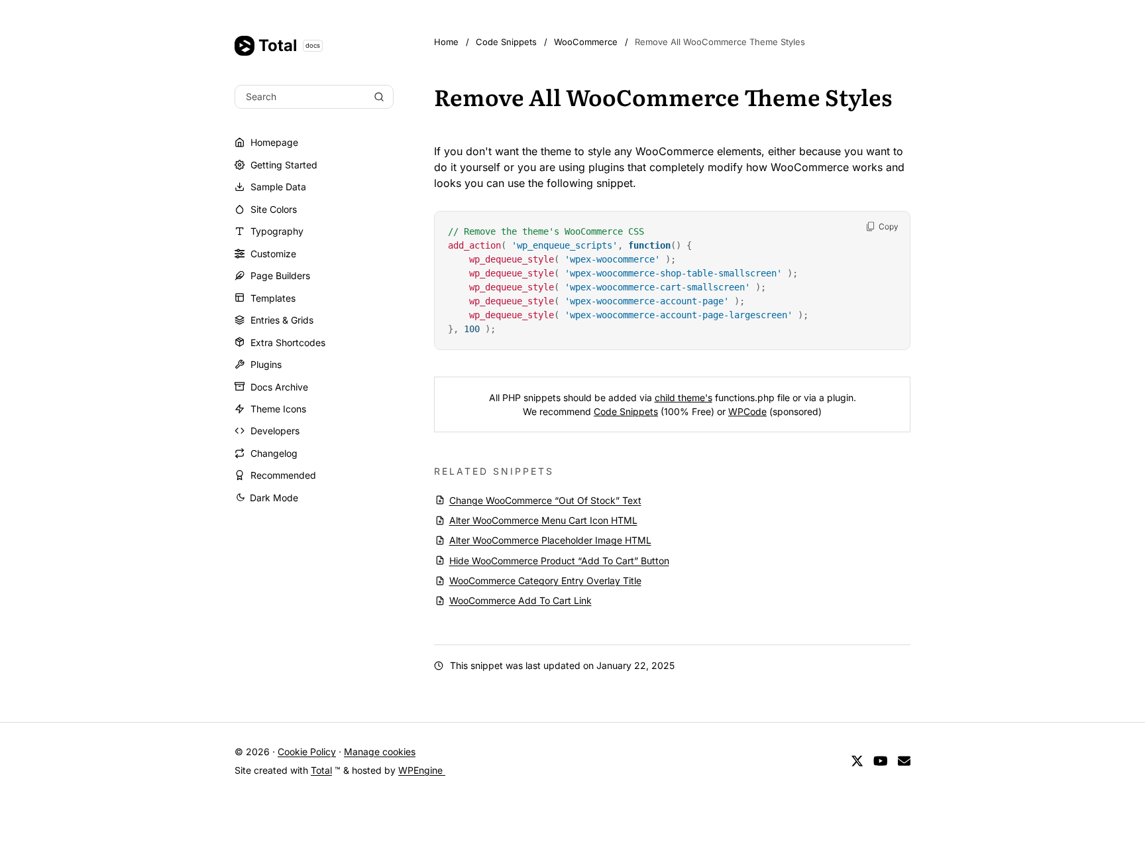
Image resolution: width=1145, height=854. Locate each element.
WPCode (747, 411)
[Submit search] (379, 96)
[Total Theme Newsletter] (904, 760)
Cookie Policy (307, 751)
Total (289, 45)
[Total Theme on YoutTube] (880, 760)
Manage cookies (379, 751)
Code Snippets (626, 411)
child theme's (683, 397)
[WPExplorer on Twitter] (857, 760)
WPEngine (421, 770)
